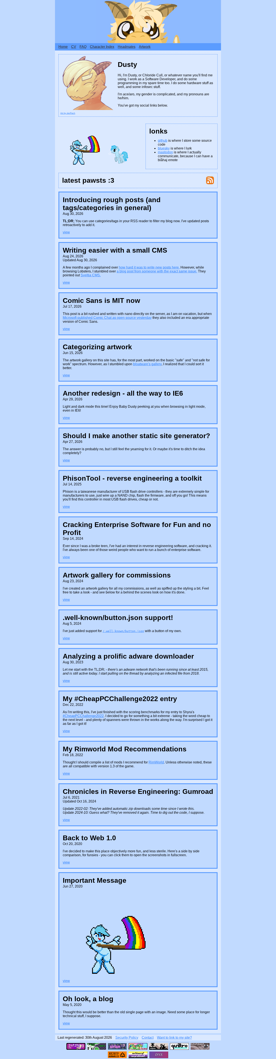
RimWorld (156, 762)
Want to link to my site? (174, 1037)
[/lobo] (179, 1046)
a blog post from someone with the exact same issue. (157, 271)
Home (63, 47)
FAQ (83, 47)
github (162, 140)
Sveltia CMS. (91, 275)
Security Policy (126, 1037)
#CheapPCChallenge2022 (83, 716)
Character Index (102, 47)
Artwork (145, 47)
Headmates (126, 47)
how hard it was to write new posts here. (149, 267)
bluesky (164, 148)
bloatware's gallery (147, 364)
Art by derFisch (67, 113)
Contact (148, 1037)
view (66, 232)
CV (73, 47)
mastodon (165, 152)
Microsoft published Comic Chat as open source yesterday (107, 317)
